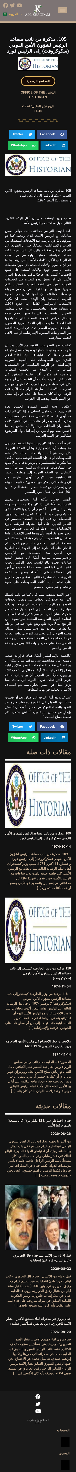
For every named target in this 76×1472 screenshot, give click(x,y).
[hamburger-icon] (62, 10)
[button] (38, 81)
